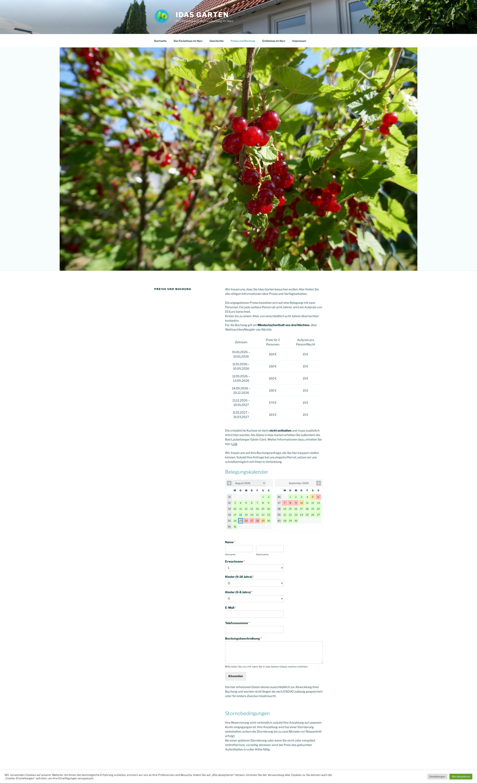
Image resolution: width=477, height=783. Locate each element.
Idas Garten (202, 15)
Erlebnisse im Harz (273, 40)
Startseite (160, 40)
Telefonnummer (237, 623)
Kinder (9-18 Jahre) (239, 577)
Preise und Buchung (243, 40)
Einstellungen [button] (437, 776)
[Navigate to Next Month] (318, 483)
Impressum (299, 40)
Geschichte (217, 40)
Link (234, 444)
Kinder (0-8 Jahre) (238, 592)
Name (230, 542)
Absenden (235, 676)
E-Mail (230, 607)
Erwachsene (235, 561)
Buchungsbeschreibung (243, 638)
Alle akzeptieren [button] (461, 776)
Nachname (262, 554)
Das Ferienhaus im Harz (188, 40)
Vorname (230, 554)
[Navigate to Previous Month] (229, 483)
